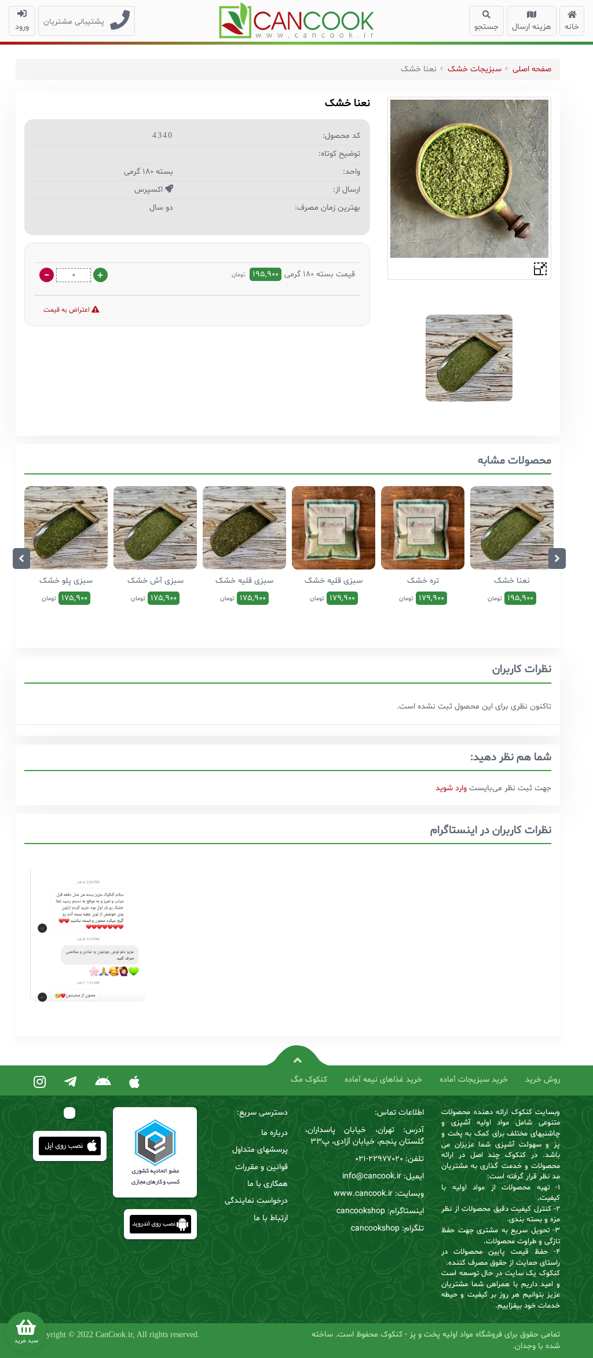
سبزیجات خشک (475, 69)
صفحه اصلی (532, 69)
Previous (21, 558)
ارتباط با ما (271, 1218)
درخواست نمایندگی (256, 1200)
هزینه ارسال (531, 26)
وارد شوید (451, 788)
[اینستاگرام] (39, 1082)
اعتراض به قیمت (67, 310)
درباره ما (274, 1132)
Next (557, 558)
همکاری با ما (267, 1183)
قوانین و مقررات (261, 1167)
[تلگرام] (70, 1082)
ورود (22, 26)
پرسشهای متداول (260, 1149)
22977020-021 (379, 1158)
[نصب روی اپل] (134, 1082)
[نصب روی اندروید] (103, 1082)
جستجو (486, 26)
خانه (572, 26)
